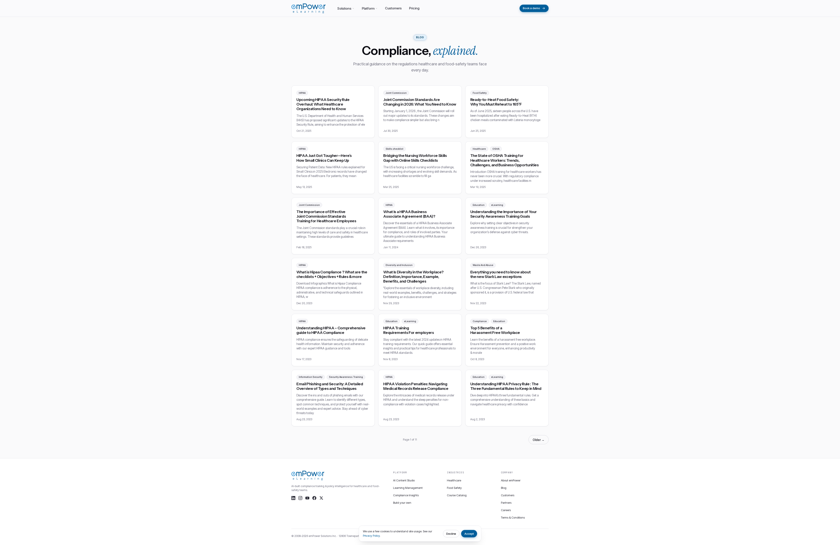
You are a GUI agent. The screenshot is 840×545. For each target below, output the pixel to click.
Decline (451, 533)
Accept (469, 533)
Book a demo (531, 8)
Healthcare (454, 480)
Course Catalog (457, 495)
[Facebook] (314, 498)
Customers (393, 8)
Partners (506, 502)
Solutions (344, 8)
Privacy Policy (371, 535)
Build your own (402, 502)
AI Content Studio (404, 480)
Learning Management (408, 487)
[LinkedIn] (293, 498)
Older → (538, 440)
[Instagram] (300, 498)
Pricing (414, 8)
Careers (506, 510)
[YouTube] (307, 498)
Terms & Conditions (513, 517)
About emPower (510, 480)
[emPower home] (308, 8)
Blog (503, 487)
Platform (368, 8)
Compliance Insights (406, 495)
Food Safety (454, 487)
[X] (321, 498)
